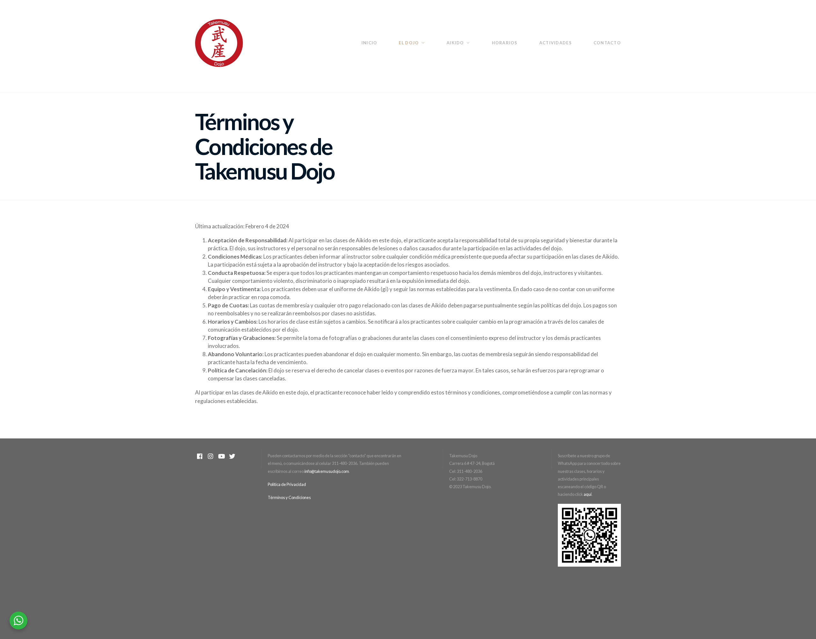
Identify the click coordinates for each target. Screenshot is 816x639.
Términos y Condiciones (289, 497)
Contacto (607, 42)
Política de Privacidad (287, 484)
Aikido (455, 42)
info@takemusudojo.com (326, 471)
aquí (588, 494)
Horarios (505, 42)
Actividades (555, 42)
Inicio (369, 42)
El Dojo (409, 42)
